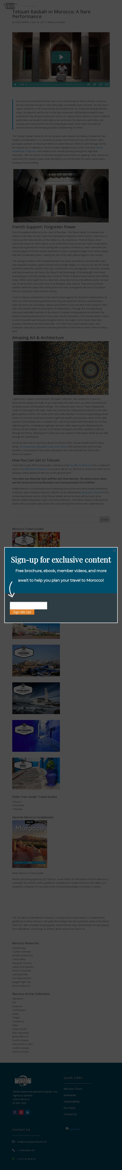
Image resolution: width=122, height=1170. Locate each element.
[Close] (114, 550)
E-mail (13, 600)
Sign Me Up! (22, 612)
